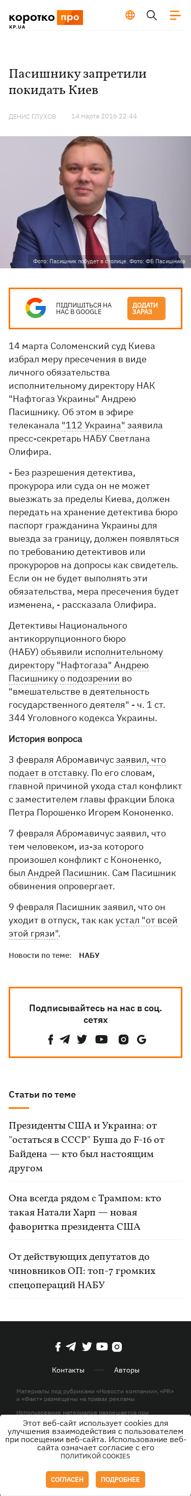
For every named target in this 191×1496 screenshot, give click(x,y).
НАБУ (89, 955)
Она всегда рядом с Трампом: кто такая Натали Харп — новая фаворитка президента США (85, 1213)
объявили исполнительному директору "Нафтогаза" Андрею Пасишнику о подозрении (86, 665)
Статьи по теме (42, 1094)
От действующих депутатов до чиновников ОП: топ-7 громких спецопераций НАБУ (82, 1271)
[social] (50, 1039)
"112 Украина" (93, 425)
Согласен (67, 1479)
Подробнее (120, 1479)
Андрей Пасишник (67, 873)
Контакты (68, 1370)
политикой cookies (95, 1456)
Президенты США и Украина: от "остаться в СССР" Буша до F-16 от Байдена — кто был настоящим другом (87, 1147)
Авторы (127, 1370)
